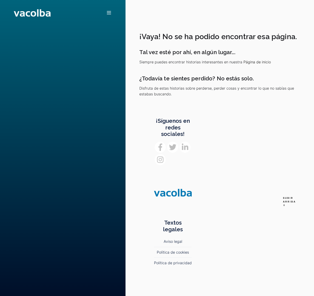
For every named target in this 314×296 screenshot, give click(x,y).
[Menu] (109, 13)
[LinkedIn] (185, 147)
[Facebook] (160, 147)
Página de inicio (257, 62)
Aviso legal (173, 241)
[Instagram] (160, 159)
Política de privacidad (173, 263)
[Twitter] (172, 147)
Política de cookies (173, 252)
